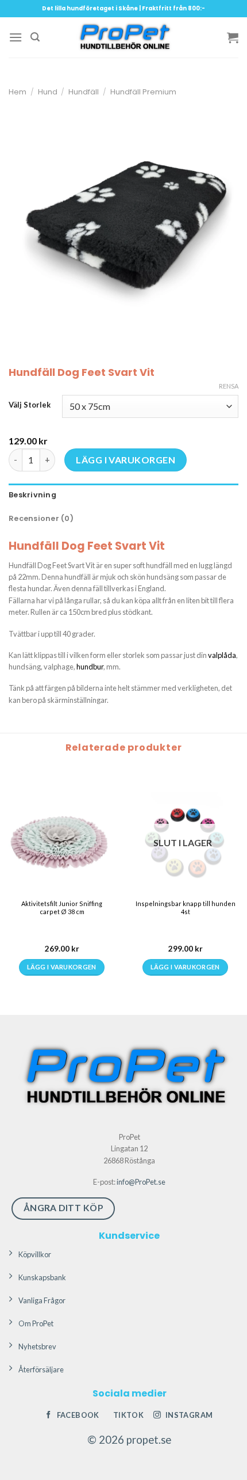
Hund (47, 92)
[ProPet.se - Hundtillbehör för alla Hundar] (123, 37)
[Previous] (11, 880)
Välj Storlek (30, 405)
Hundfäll (83, 92)
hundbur (89, 666)
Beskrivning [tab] (32, 495)
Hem (17, 92)
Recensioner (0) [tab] (41, 518)
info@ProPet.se (141, 1187)
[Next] (43, 880)
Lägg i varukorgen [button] (26, 981)
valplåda (222, 655)
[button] (15, 37)
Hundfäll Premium (143, 92)
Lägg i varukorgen (125, 459)
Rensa (228, 386)
